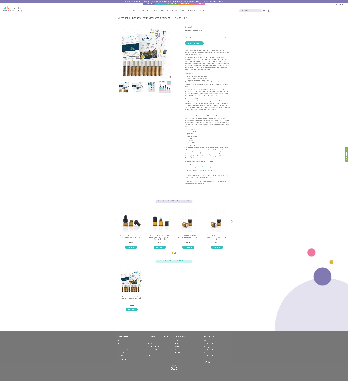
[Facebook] (205, 361)
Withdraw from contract (126, 360)
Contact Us (121, 347)
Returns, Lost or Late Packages (154, 347)
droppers (207, 167)
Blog (119, 341)
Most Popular (150, 356)
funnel (197, 167)
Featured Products (151, 353)
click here (220, 1)
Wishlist (177, 347)
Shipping (148, 341)
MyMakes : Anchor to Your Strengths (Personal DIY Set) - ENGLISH (131, 297)
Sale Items (178, 350)
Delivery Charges (151, 344)
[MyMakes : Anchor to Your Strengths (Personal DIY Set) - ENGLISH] (132, 282)
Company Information (123, 350)
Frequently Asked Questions (153, 350)
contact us (198, 1)
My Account (178, 344)
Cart (176, 341)
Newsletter (178, 353)
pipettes (202, 167)
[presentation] (116, 221)
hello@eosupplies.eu (336, 4)
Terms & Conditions (123, 356)
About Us (120, 344)
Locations (199, 4)
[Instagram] (209, 361)
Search (259, 10)
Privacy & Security (122, 353)
